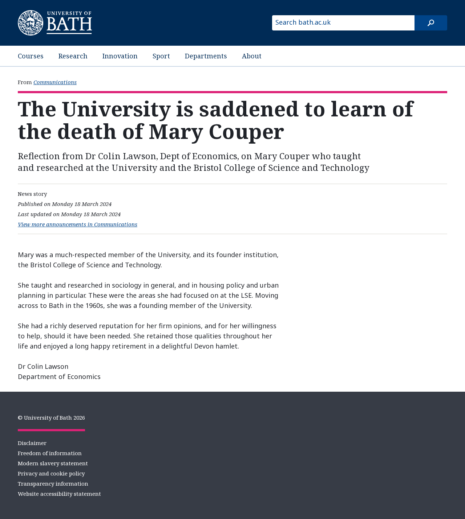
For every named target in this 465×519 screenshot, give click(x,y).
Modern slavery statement (53, 463)
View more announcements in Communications (77, 224)
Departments (206, 56)
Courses (31, 56)
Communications (55, 82)
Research (73, 56)
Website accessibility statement (59, 493)
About (252, 56)
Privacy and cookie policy (51, 473)
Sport (161, 56)
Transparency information (53, 483)
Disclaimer (32, 442)
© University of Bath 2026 (51, 417)
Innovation (120, 56)
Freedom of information (50, 453)
